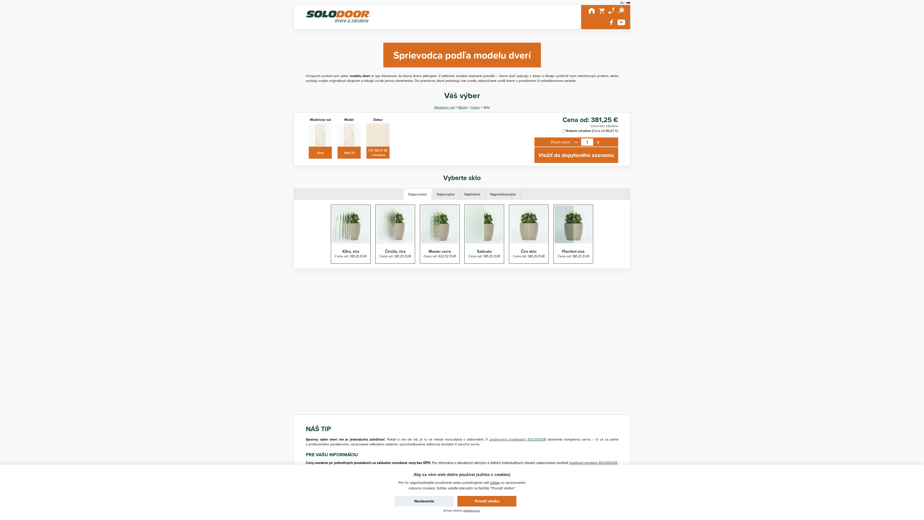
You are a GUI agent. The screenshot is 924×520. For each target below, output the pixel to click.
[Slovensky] (628, 2)
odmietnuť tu (471, 510)
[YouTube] (621, 22)
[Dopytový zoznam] (601, 10)
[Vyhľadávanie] (621, 10)
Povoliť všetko (487, 501)
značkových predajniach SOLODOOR (517, 439)
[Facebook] (611, 22)
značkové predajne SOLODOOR (593, 462)
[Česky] (622, 2)
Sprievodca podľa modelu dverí (462, 55)
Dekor (475, 107)
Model (462, 107)
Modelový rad (444, 107)
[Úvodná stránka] (591, 10)
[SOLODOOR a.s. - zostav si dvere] (338, 17)
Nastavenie (424, 501)
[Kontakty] (611, 10)
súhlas (495, 482)
